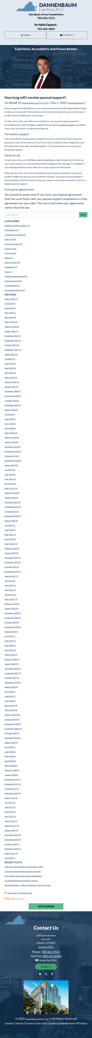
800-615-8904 (52, 956)
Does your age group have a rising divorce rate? (24, 867)
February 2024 (11, 437)
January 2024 (10, 442)
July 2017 (8, 802)
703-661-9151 (46, 18)
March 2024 (10, 433)
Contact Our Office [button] (47, 960)
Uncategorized (11, 285)
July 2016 (8, 858)
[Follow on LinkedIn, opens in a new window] (40, 973)
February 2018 (11, 770)
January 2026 (10, 331)
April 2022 (9, 539)
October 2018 (10, 733)
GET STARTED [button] (46, 906)
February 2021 (11, 604)
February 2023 (11, 493)
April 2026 (9, 317)
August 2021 (10, 576)
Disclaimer (9, 1023)
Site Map (19, 1023)
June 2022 (9, 530)
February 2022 (11, 548)
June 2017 (9, 807)
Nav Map (29, 1023)
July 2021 (8, 581)
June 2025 (9, 363)
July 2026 (8, 303)
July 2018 (8, 747)
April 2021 (9, 595)
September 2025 (11, 350)
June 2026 (9, 308)
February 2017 (11, 826)
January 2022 (10, 553)
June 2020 (9, 641)
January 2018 (10, 775)
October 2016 (10, 844)
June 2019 (9, 696)
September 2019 (11, 682)
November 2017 (11, 784)
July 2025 (8, 359)
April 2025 (9, 373)
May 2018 (9, 756)
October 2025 (10, 345)
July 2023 (8, 470)
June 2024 (9, 419)
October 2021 (10, 567)
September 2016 (11, 849)
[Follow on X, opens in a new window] (46, 973)
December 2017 (11, 779)
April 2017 (9, 816)
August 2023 (10, 465)
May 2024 (9, 424)
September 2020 (11, 627)
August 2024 (10, 410)
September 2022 (11, 516)
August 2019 (10, 687)
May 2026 (9, 313)
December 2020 (11, 613)
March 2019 (10, 710)
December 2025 (11, 336)
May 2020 (9, 645)
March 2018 (10, 765)
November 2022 (11, 507)
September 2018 (11, 738)
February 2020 (11, 659)
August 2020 (10, 631)
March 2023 (10, 488)
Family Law (9, 248)
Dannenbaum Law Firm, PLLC (35, 103)
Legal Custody (10, 262)
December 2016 (11, 835)
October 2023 (10, 456)
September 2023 (11, 460)
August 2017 (10, 798)
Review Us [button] (46, 966)
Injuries (8, 258)
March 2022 (10, 544)
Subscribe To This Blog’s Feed (20, 893)
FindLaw (83, 1023)
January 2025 (10, 387)
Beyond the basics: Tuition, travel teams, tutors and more (28, 885)
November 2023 (11, 451)
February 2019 (11, 715)
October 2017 (10, 789)
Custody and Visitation (14, 235)
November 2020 (11, 618)
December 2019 (11, 668)
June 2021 (9, 585)
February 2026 (11, 326)
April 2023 (9, 484)
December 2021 (11, 558)
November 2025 (11, 340)
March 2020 (10, 655)
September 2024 (11, 405)
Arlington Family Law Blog (15, 225)
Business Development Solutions (62, 1023)
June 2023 (9, 474)
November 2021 (11, 562)
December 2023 (11, 447)
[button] (25, 35)
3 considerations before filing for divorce (21, 880)
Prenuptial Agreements (14, 276)
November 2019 (11, 673)
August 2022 (10, 521)
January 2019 (10, 719)
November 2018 (11, 729)
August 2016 (10, 853)
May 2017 (9, 812)
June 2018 (9, 752)
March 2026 (10, 322)
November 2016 (11, 839)
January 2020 (10, 664)
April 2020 (9, 650)
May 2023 (9, 479)
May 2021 (9, 590)
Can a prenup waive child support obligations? (23, 876)
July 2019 (8, 692)
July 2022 (8, 525)
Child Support (10, 230)
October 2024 (10, 400)
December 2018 (11, 724)
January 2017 (10, 830)
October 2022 (10, 511)
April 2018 (9, 761)
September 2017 (11, 793)
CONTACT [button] (68, 35)
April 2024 (9, 428)
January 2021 (10, 608)
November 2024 (11, 396)
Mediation (9, 267)
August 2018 (10, 742)
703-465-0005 (46, 29)
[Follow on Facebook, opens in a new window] (52, 973)
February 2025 (11, 382)
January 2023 (10, 497)
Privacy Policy (41, 1023)
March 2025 (10, 377)
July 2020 (8, 636)
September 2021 (11, 571)
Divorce (8, 239)
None (7, 272)
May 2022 (9, 534)
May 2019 (9, 701)
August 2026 (10, 299)
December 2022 (11, 502)
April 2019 (9, 705)
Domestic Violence (12, 244)
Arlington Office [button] (46, 947)
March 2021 (10, 599)
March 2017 (10, 821)
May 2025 (9, 368)
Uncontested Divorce (13, 290)
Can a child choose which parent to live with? (23, 871)
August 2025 (10, 354)
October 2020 (10, 622)
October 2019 (10, 678)
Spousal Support (76, 103)
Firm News (9, 253)
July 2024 (8, 414)
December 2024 (11, 391)
